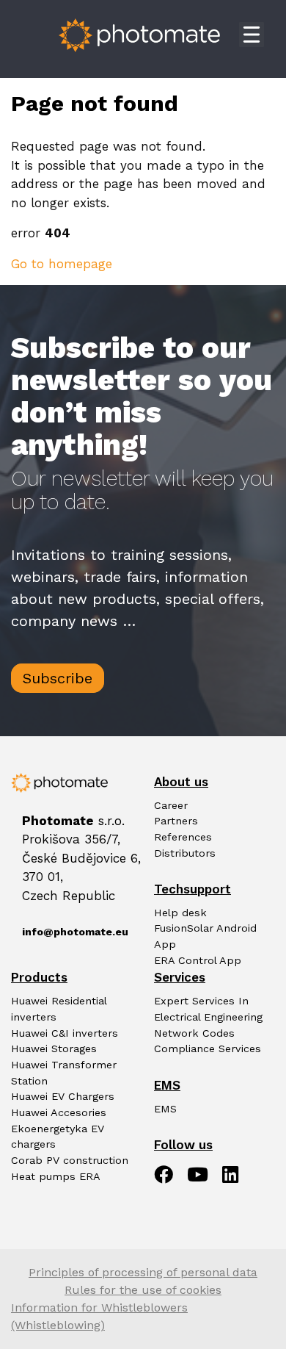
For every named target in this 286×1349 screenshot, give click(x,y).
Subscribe (57, 678)
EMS (165, 1109)
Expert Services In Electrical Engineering (208, 1009)
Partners (176, 821)
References (183, 837)
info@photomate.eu (71, 932)
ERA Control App (197, 960)
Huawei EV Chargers (62, 1096)
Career (171, 805)
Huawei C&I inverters (64, 1033)
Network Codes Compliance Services (207, 1041)
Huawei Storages (54, 1049)
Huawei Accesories (58, 1113)
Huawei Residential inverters (58, 1009)
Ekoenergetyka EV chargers (57, 1137)
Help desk (180, 913)
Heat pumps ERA (55, 1176)
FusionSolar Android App (205, 936)
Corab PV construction (69, 1160)
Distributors (185, 853)
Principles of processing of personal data (143, 1272)
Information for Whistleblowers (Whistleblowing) (99, 1316)
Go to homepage (61, 263)
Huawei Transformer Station (64, 1073)
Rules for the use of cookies (143, 1290)
